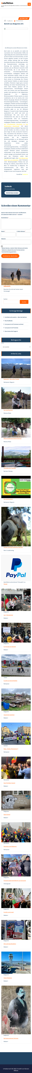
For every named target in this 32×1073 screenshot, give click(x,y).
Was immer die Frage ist (11, 331)
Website (3, 239)
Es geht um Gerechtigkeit (10, 680)
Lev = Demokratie (8, 615)
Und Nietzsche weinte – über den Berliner (16, 317)
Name (3, 231)
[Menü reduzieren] (29, 4)
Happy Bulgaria (8, 978)
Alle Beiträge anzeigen (12, 193)
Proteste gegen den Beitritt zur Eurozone (15, 880)
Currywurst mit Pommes (11, 327)
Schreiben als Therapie (10, 468)
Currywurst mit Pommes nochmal (14, 324)
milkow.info (7, 286)
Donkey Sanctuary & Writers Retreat (13, 547)
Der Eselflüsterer (8, 410)
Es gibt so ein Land (9, 912)
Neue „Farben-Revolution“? (11, 749)
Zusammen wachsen (9, 715)
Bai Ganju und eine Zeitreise (11, 1038)
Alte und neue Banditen (10, 944)
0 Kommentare (19, 21)
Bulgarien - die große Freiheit (11, 379)
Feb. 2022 (24, 18)
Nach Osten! (7, 814)
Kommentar (5, 217)
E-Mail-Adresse (21, 231)
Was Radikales (9, 320)
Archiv (2, 343)
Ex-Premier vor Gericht (10, 646)
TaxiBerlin (8, 186)
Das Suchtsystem (8, 499)
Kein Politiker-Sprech (9, 783)
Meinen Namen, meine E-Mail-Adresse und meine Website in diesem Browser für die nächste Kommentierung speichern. (15, 250)
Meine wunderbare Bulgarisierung (12, 438)
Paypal (5, 584)
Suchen (5, 299)
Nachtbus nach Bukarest (10, 846)
